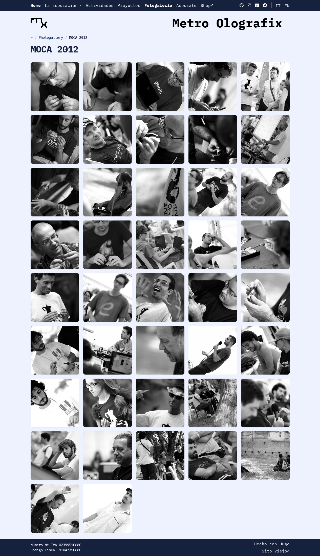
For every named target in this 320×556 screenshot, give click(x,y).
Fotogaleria (158, 5)
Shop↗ (207, 5)
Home (36, 5)
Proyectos (129, 5)
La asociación (61, 5)
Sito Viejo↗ (276, 550)
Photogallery (51, 37)
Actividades (100, 5)
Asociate (186, 5)
